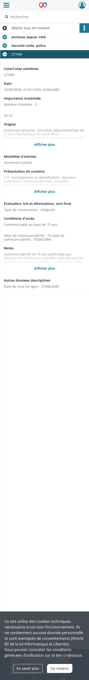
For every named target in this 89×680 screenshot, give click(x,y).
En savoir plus (28, 668)
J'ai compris (60, 668)
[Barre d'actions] (84, 28)
